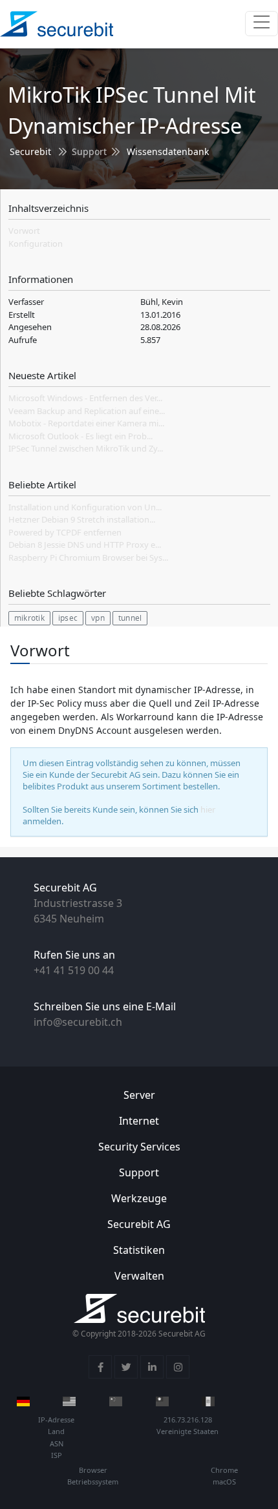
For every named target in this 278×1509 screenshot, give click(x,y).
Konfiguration (35, 243)
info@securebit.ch (78, 1022)
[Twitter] (126, 1367)
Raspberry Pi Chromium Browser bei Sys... (88, 557)
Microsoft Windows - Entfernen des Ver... (85, 398)
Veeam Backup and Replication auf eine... (86, 411)
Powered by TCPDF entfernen (65, 532)
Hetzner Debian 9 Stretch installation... (81, 519)
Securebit (30, 151)
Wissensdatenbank (168, 151)
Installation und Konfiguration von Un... (85, 507)
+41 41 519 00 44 (74, 970)
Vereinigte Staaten (187, 1431)
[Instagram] (177, 1367)
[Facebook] (100, 1367)
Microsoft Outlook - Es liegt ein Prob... (80, 436)
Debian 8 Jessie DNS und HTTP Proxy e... (84, 544)
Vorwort (24, 230)
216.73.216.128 (188, 1419)
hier (207, 809)
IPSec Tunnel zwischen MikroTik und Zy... (85, 448)
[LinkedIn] (152, 1367)
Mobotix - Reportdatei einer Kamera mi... (86, 423)
